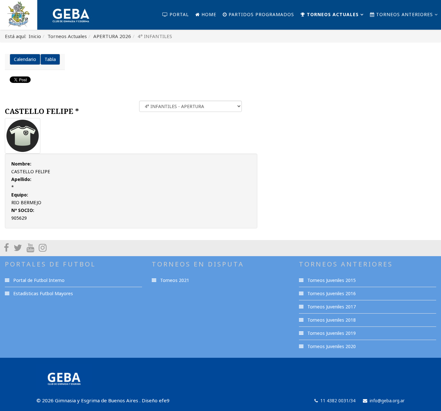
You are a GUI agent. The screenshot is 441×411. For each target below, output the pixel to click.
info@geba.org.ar (387, 401)
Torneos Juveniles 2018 (331, 320)
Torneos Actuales (332, 14)
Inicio (35, 36)
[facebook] (6, 247)
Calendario (25, 59)
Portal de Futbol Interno (38, 280)
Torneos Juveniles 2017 (331, 307)
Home (208, 14)
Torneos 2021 (174, 280)
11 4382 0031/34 (337, 401)
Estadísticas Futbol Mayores (42, 293)
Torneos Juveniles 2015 (331, 280)
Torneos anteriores (403, 14)
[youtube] (30, 247)
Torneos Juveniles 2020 (331, 346)
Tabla (50, 59)
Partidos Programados (260, 14)
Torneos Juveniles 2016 (331, 293)
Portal (178, 14)
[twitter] (18, 247)
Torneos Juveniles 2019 (331, 333)
